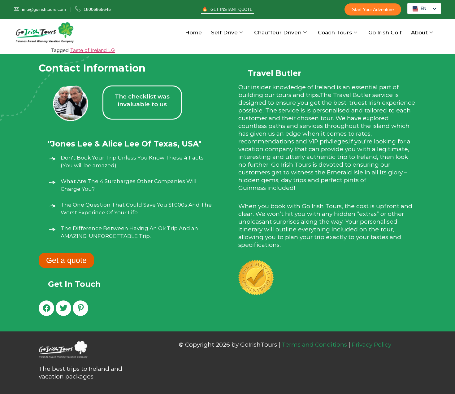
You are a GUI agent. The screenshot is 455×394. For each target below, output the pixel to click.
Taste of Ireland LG (92, 50)
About (419, 32)
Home (193, 32)
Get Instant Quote (231, 9)
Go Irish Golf (385, 32)
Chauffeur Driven (277, 32)
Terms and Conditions (314, 344)
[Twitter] (63, 308)
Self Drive (224, 32)
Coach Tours (335, 32)
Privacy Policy (371, 344)
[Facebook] (46, 308)
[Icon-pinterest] (80, 308)
